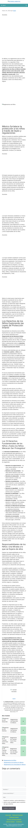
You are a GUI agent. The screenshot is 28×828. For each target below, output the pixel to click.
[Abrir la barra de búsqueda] (26, 5)
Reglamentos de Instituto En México (13, 762)
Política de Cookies (14, 817)
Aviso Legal (8, 815)
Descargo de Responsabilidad (14, 819)
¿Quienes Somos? (10, 821)
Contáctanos (19, 821)
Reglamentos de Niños (10, 760)
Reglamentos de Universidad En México (15, 764)
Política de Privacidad (17, 815)
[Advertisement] (14, 36)
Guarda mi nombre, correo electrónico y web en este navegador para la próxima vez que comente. (14, 802)
